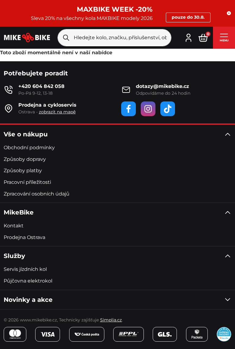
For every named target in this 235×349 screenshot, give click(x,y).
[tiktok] (167, 108)
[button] (229, 13)
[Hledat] (66, 37)
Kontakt (14, 226)
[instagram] (148, 108)
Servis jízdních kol (25, 269)
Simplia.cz (111, 320)
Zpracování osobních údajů (36, 194)
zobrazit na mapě (57, 112)
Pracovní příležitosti (27, 182)
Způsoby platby (23, 170)
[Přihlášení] (188, 36)
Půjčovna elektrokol (28, 281)
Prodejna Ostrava (24, 237)
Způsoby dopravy (25, 159)
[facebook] (128, 108)
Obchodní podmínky (29, 147)
